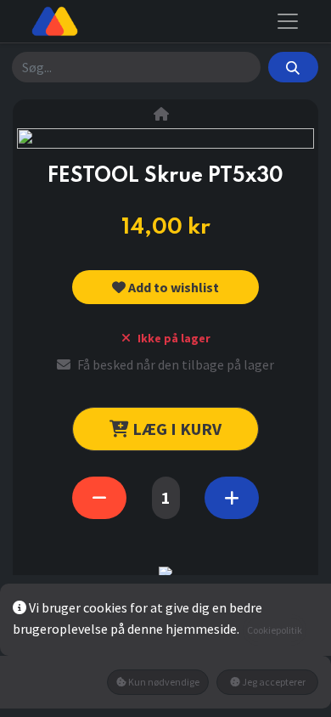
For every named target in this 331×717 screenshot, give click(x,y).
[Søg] (293, 67)
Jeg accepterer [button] (273, 681)
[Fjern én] (99, 498)
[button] (166, 287)
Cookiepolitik (274, 630)
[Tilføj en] (232, 498)
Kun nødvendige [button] (162, 681)
